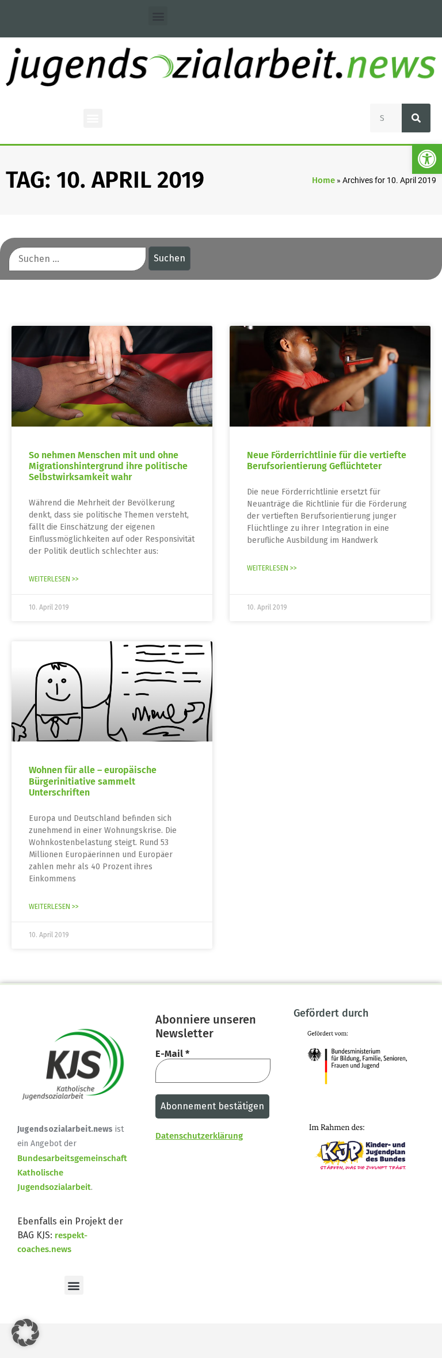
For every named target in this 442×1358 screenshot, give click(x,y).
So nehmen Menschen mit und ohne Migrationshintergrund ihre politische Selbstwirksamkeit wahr (108, 466)
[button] (427, 159)
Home (323, 180)
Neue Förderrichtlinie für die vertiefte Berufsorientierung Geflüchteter (326, 460)
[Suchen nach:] (77, 259)
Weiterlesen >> (54, 579)
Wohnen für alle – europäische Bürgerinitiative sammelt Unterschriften (93, 780)
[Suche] (416, 118)
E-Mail (172, 1054)
